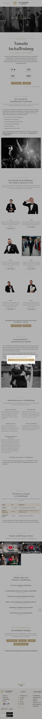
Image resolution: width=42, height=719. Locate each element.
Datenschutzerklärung (30, 357)
